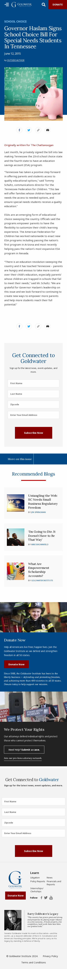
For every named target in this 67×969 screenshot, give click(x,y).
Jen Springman (38, 512)
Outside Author (15, 60)
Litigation (35, 877)
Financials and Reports (54, 883)
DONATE (58, 4)
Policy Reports (37, 881)
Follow (33, 897)
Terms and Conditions (33, 962)
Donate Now (16, 664)
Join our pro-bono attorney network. (23, 758)
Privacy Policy (50, 956)
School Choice (15, 21)
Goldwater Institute (42, 580)
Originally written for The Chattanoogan (28, 145)
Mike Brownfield (39, 544)
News (50, 877)
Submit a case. (24, 749)
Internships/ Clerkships (36, 890)
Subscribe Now (33, 432)
